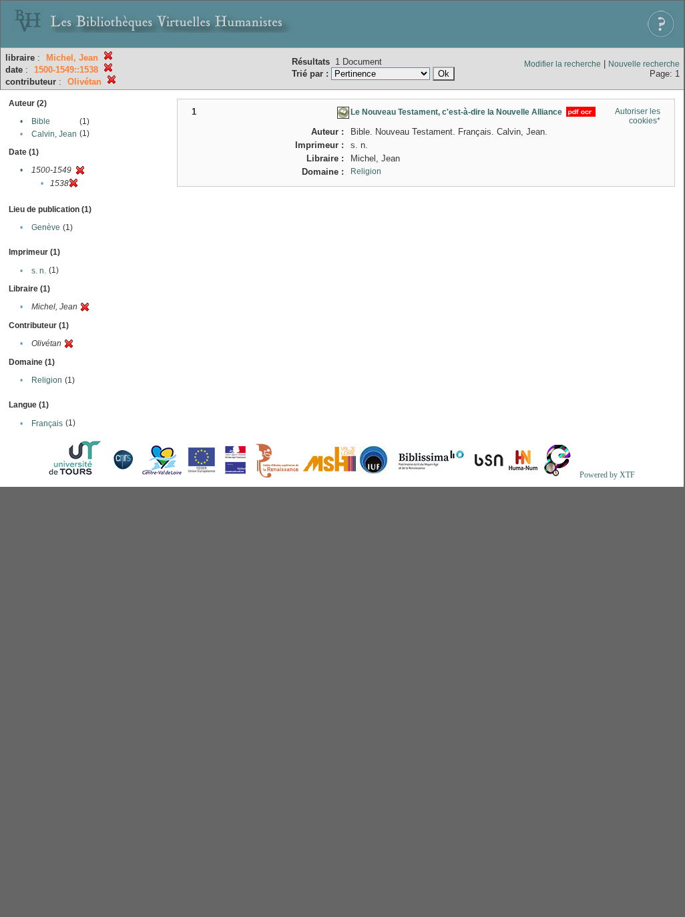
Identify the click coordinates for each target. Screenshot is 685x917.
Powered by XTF (607, 475)
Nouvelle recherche (644, 64)
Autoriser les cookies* (637, 116)
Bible (40, 121)
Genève (45, 227)
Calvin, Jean (54, 134)
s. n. (38, 270)
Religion (46, 380)
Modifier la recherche (562, 64)
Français (47, 423)
